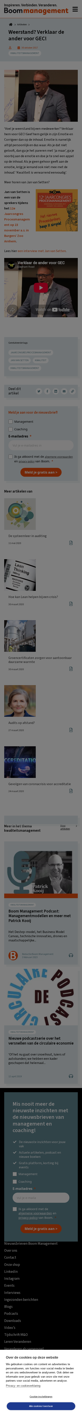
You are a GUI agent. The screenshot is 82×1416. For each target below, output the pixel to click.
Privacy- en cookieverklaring (23, 1385)
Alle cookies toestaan (41, 1406)
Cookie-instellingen (41, 1396)
